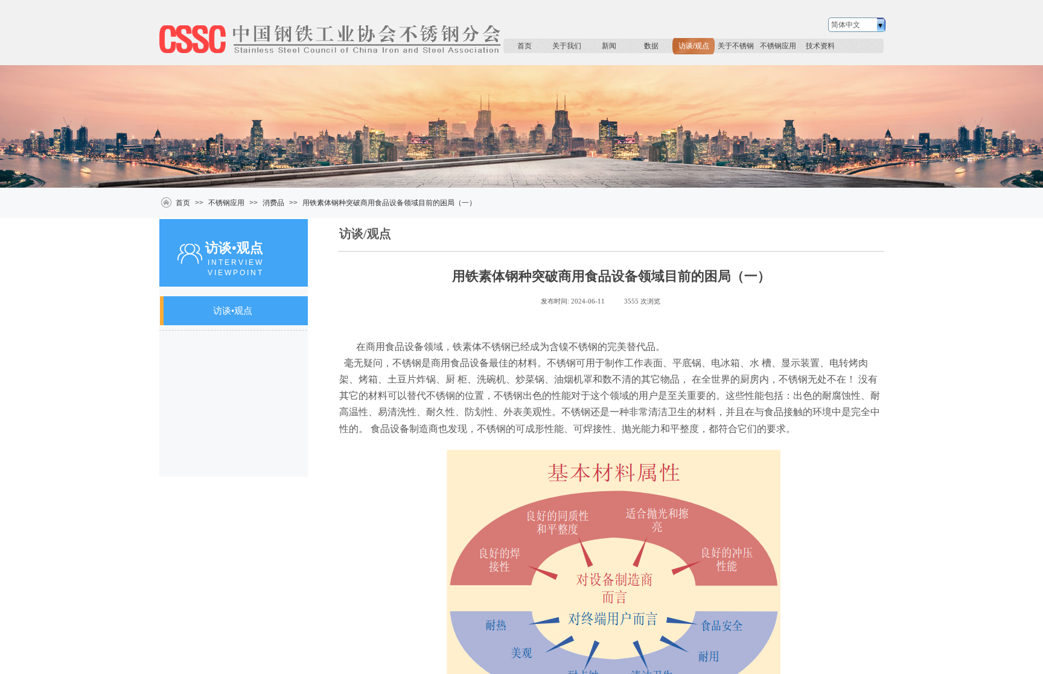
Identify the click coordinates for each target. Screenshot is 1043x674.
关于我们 (566, 46)
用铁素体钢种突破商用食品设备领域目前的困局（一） (389, 203)
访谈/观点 (693, 46)
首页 (524, 46)
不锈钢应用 (778, 46)
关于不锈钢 (736, 46)
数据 (651, 46)
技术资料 (820, 46)
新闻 (609, 46)
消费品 (273, 203)
